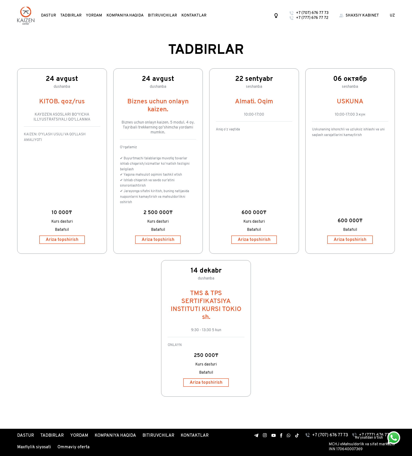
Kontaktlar (193, 15)
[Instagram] (265, 435)
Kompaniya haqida (125, 15)
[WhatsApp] (289, 435)
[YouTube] (273, 435)
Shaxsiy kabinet (362, 15)
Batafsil (62, 229)
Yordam (94, 15)
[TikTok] (297, 435)
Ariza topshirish (62, 240)
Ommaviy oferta (73, 447)
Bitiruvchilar (162, 15)
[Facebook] (281, 435)
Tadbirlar (71, 15)
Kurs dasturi (62, 221)
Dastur (48, 15)
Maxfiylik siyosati (34, 447)
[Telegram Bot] (256, 435)
